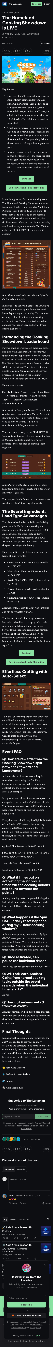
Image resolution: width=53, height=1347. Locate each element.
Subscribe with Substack (28, 1315)
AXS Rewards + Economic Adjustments (14, 1250)
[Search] (48, 1219)
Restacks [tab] (21, 1169)
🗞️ (3, 1088)
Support (9, 1081)
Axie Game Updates (12, 12)
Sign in (47, 4)
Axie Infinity (19, 1234)
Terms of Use (40, 1123)
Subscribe (36, 4)
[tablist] (14, 1169)
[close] (45, 1264)
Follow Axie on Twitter (18, 1074)
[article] (26, 1233)
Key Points (7, 1231)
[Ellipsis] (49, 1195)
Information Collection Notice (31, 1125)
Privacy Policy (35, 1327)
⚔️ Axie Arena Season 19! (17, 1227)
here (12, 1023)
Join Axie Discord (15, 1068)
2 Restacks (35, 1139)
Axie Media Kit (14, 1088)
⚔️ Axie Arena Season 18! (17, 1245)
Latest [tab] (13, 1219)
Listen (47, 43)
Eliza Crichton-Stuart (18, 1195)
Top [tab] (5, 1219)
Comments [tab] (9, 1169)
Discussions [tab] (24, 1219)
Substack (12, 1341)
